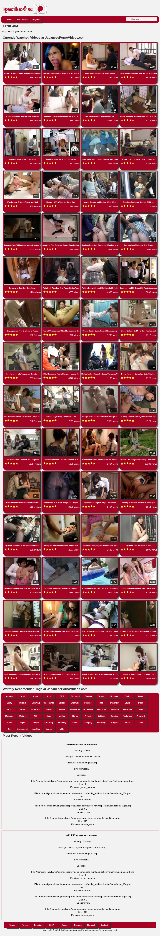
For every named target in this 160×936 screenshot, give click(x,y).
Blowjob (88, 696)
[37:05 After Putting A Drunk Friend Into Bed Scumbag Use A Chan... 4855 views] (22, 172)
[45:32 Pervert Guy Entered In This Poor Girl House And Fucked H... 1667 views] (22, 644)
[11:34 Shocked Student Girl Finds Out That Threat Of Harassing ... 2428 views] (100, 601)
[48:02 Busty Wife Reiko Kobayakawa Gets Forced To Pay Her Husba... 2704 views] (100, 429)
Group (62, 709)
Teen (141, 723)
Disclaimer (38, 925)
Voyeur (49, 729)
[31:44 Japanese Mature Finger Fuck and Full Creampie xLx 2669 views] (138, 644)
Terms (12, 925)
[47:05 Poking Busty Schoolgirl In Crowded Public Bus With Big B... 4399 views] (100, 258)
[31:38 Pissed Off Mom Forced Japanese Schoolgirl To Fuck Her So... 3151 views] (22, 43)
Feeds (65, 925)
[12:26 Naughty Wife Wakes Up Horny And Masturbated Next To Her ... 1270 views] (61, 172)
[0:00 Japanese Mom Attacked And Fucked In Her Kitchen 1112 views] (100, 644)
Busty (9, 703)
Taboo (127, 723)
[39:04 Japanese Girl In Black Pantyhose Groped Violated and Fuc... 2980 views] (61, 472)
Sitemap (78, 925)
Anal (22, 696)
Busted (22, 703)
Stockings (101, 723)
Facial (9, 709)
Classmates (48, 703)
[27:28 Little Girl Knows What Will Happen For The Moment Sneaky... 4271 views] (138, 601)
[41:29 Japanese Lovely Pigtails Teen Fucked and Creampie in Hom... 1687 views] (100, 515)
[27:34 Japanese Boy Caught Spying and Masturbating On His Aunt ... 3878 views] (22, 129)
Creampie (75, 703)
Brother (101, 696)
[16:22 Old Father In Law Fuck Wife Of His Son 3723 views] (138, 558)
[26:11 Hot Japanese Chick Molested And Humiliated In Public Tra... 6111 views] (100, 86)
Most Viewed (22, 19)
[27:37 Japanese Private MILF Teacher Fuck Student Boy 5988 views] (138, 43)
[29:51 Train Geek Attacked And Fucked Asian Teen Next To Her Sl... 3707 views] (61, 258)
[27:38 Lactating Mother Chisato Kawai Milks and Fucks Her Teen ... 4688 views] (22, 86)
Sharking (62, 723)
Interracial (101, 709)
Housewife (88, 709)
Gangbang (35, 709)
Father (22, 709)
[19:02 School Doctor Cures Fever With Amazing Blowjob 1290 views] (100, 301)
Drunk (127, 703)
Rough (36, 723)
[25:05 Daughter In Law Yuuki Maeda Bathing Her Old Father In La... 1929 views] (100, 386)
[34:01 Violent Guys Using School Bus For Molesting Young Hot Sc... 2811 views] (61, 386)
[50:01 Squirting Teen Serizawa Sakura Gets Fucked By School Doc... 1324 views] (61, 215)
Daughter (114, 703)
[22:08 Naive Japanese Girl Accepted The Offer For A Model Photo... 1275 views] (138, 86)
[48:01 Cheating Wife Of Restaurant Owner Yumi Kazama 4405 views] (22, 601)
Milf (35, 716)
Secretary (48, 723)
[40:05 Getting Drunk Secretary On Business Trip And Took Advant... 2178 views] (138, 386)
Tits (9, 729)
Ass (49, 696)
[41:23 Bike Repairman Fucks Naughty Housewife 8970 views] (61, 343)
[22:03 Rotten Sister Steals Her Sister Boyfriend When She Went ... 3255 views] (138, 129)
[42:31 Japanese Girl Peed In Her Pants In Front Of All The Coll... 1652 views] (22, 515)
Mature (22, 716)
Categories (36, 19)
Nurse (75, 716)
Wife (62, 729)
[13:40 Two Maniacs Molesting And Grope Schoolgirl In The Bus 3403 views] (138, 215)
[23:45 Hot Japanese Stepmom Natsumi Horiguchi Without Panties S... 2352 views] (22, 386)
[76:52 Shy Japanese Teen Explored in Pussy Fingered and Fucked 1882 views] (22, 301)
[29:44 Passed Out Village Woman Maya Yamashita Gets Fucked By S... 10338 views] (138, 429)
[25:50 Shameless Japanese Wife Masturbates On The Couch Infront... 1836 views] (61, 86)
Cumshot (88, 703)
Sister (75, 723)
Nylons (88, 716)
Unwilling (36, 729)
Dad (101, 703)
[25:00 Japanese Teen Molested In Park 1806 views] (138, 515)
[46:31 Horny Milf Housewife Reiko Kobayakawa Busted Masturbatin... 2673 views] (61, 515)
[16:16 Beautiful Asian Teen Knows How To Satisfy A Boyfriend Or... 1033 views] (61, 43)
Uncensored (22, 729)
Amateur (9, 696)
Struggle (114, 723)
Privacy (25, 925)
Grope (49, 709)
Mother (62, 716)
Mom (49, 716)
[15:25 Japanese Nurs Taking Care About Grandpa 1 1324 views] (22, 215)
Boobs (127, 696)
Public (9, 723)
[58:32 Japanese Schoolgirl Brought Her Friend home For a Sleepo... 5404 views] (100, 472)
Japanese (114, 709)
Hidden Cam (75, 709)
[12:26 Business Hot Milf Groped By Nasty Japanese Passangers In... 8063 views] (138, 258)
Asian (35, 696)
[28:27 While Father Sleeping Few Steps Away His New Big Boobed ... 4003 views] (61, 601)
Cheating (36, 703)
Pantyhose (127, 716)
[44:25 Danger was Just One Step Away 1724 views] (22, 258)
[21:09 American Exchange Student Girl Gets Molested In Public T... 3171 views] (138, 172)
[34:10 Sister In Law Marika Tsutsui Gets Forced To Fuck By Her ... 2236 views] (22, 558)
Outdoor (101, 716)
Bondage (114, 696)
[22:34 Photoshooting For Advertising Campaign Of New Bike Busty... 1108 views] (100, 343)
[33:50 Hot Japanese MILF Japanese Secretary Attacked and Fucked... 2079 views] (22, 343)
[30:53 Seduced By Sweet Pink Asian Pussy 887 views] (100, 43)
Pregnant (141, 716)
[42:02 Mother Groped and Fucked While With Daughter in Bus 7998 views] (100, 172)
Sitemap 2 (91, 925)
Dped (140, 703)
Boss (140, 696)
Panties (114, 716)
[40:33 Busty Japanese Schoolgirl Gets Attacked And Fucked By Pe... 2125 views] (138, 343)
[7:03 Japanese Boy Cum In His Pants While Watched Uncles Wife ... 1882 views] (61, 129)
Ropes (22, 723)
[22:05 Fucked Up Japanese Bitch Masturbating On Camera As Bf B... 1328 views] (61, 301)
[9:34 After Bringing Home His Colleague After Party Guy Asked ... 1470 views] (61, 644)
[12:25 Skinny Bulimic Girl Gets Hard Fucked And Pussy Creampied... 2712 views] (138, 301)
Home (9, 19)
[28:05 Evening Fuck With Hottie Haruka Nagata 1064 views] (138, 472)
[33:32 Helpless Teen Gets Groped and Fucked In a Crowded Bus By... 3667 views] (100, 215)
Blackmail (75, 696)
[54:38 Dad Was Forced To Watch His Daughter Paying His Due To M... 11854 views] (22, 429)
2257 (51, 925)
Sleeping (88, 723)
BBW (62, 696)
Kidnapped (127, 709)
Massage (9, 716)
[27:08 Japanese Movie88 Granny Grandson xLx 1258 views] (61, 429)
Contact (104, 925)
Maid (141, 709)
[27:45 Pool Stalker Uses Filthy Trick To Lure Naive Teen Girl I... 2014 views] (100, 558)
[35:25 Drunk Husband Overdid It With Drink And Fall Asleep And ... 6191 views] (22, 472)
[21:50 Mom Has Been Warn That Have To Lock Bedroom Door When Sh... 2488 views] (61, 558)
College (62, 703)
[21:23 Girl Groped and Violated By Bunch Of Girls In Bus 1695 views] (100, 129)
